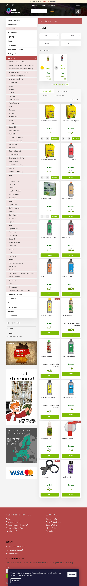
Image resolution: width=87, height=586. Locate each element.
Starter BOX (13, 181)
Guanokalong (13, 215)
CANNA (10, 93)
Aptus (10, 225)
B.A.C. (10, 106)
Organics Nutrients (15, 137)
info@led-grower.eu (16, 547)
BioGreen (11, 113)
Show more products (57, 84)
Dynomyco (11, 280)
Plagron (11, 96)
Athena (10, 89)
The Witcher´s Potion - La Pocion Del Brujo (22, 273)
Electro (10, 41)
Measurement (12, 303)
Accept (71, 574)
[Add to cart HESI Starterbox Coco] (54, 138)
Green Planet (13, 161)
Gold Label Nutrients (15, 158)
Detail (70, 177)
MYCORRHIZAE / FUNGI (16, 62)
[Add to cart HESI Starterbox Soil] (54, 177)
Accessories (11, 316)
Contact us (49, 531)
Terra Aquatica (13, 154)
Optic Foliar (12, 235)
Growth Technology (15, 171)
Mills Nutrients (13, 194)
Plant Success (13, 103)
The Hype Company (15, 263)
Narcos (10, 211)
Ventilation (11, 45)
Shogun (10, 124)
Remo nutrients (13, 130)
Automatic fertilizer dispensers (19, 72)
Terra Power (12, 82)
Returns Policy (50, 525)
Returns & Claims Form (14, 528)
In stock (13, 323)
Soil (10, 178)
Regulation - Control (15, 49)
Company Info (50, 519)
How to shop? (10, 531)
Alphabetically (58, 95)
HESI (9, 175)
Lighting (10, 37)
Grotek (10, 168)
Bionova (11, 110)
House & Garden (13, 242)
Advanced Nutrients (15, 79)
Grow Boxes (11, 32)
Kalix (9, 283)
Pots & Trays (12, 307)
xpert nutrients (13, 99)
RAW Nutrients (13, 208)
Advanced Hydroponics (16, 75)
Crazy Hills (12, 127)
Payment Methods (12, 522)
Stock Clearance (13, 20)
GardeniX (11, 239)
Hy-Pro (10, 259)
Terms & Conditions (52, 522)
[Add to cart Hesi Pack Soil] (54, 216)
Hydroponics (12, 54)
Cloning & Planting (14, 294)
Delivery (34, 5)
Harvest (10, 311)
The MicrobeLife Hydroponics (18, 290)
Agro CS (10, 222)
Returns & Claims (47, 5)
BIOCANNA (12, 144)
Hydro (11, 184)
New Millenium (13, 277)
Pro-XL (10, 270)
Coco (11, 187)
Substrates (11, 298)
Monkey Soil (12, 218)
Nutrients (10, 58)
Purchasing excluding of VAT (16, 525)
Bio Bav (10, 249)
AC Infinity (11, 28)
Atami (10, 86)
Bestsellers (44, 95)
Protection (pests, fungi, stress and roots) (22, 65)
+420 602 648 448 (15, 550)
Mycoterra (11, 256)
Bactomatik (12, 117)
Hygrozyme (12, 287)
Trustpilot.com (45, 1)
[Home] (41, 21)
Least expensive (61, 91)
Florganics (11, 232)
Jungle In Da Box (14, 191)
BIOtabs (11, 147)
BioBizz (10, 120)
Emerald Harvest (14, 151)
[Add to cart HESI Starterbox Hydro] (75, 138)
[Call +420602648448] (8, 5)
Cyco (9, 253)
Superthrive (12, 205)
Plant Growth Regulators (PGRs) (20, 69)
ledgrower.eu (13, 553)
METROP (11, 134)
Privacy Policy (50, 528)
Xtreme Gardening (14, 141)
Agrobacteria (12, 229)
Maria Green (12, 266)
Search (51, 11)
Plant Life (11, 198)
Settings (15, 581)
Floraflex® (11, 246)
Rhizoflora (12, 201)
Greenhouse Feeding (15, 165)
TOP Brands (11, 25)
